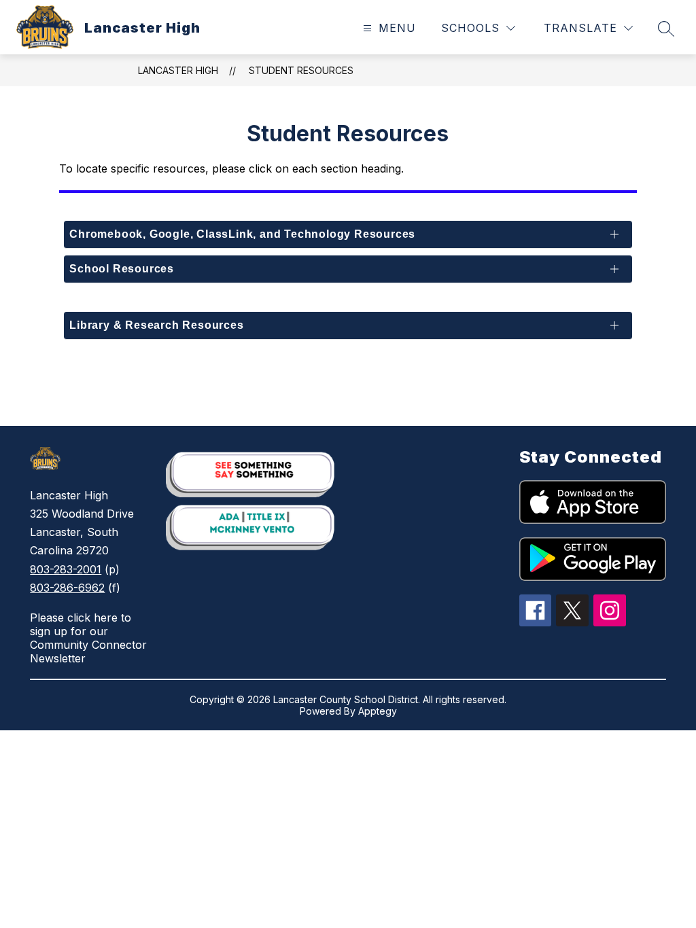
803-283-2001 (65, 569)
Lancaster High (178, 70)
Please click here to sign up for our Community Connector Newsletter (88, 638)
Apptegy (377, 711)
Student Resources (301, 70)
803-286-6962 (67, 587)
